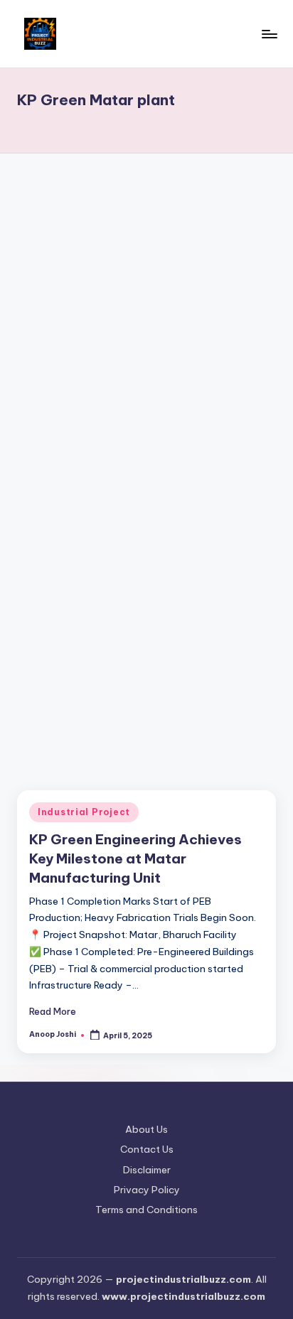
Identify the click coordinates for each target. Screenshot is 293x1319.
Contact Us (147, 1149)
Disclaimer (147, 1169)
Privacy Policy (147, 1189)
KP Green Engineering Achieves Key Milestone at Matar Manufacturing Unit (135, 858)
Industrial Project (84, 812)
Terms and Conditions (146, 1209)
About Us (146, 1129)
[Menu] (269, 34)
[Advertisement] (146, 320)
